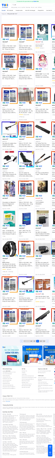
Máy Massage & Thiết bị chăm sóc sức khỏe (10, 446)
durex (29, 407)
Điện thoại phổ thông (9, 438)
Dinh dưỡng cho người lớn (10, 420)
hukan (12, 408)
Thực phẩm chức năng (9, 444)
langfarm (8, 408)
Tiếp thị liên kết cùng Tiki (27, 384)
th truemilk (16, 407)
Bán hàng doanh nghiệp (26, 385)
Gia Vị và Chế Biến (42, 449)
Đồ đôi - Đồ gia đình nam (28, 427)
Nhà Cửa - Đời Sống (41, 435)
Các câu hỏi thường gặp (7, 373)
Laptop (47, 433)
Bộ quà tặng (42, 453)
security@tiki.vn (12, 388)
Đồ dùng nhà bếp (6, 454)
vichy (15, 408)
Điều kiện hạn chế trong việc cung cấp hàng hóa (45, 380)
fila (17, 408)
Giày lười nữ (29, 436)
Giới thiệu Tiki (24, 371)
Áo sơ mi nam (27, 424)
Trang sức (38, 425)
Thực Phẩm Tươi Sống (8, 424)
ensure (26, 407)
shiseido (4, 408)
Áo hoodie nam (25, 425)
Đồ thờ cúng (41, 442)
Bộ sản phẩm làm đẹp (10, 450)
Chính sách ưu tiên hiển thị (43, 383)
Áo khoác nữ (28, 416)
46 (31, 341)
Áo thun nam (22, 423)
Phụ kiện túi (31, 449)
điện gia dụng (14, 7)
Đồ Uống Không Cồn (43, 452)
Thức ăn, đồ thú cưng (9, 432)
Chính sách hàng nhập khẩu (8, 385)
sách (36, 7)
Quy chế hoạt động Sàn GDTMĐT (44, 371)
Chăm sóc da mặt (6, 443)
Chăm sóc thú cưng (40, 447)
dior (7, 407)
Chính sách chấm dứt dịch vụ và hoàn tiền (45, 389)
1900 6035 (8, 401)
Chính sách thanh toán (42, 382)
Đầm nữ (23, 415)
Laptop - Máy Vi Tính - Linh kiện (44, 428)
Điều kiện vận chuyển (26, 387)
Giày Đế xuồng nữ (27, 437)
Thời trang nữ (23, 414)
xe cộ (19, 7)
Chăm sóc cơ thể (8, 445)
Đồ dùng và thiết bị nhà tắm (44, 440)
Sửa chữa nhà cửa (42, 438)
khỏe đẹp (28, 7)
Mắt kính (47, 420)
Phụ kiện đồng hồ (42, 426)
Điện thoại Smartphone (7, 437)
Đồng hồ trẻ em (49, 426)
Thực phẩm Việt (13, 427)
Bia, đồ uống (7, 430)
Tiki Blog (23, 372)
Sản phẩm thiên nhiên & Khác (9, 447)
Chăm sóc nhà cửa (9, 433)
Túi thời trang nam (24, 451)
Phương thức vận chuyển (7, 378)
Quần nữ (27, 415)
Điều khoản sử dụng (25, 380)
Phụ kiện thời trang (40, 419)
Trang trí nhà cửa (39, 437)
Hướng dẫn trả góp (6, 383)
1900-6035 (8, 371)
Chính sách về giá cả (42, 377)
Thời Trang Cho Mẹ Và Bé (7, 415)
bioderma (33, 407)
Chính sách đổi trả (6, 381)
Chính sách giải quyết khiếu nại (28, 379)
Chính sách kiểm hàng (7, 380)
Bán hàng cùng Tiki (41, 372)
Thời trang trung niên (26, 420)
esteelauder (11, 407)
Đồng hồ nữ (43, 425)
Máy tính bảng (8, 439)
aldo (45, 407)
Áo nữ (21, 415)
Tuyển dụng (24, 374)
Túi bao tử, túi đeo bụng (29, 454)
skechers (42, 407)
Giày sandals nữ (26, 435)
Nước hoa (7, 449)
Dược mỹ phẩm (13, 450)
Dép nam (25, 442)
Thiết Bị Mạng (43, 432)
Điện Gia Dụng (6, 453)
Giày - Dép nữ (23, 432)
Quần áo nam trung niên (26, 429)
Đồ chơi (14, 415)
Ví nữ (32, 448)
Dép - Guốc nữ (28, 434)
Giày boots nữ (24, 436)
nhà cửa (32, 7)
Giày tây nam (27, 441)
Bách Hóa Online (40, 446)
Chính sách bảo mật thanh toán (28, 375)
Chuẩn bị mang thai (8, 422)
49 (41, 341)
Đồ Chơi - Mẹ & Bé (7, 414)
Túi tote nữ (27, 449)
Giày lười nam (22, 441)
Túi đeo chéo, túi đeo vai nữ (25, 448)
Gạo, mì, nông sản (8, 429)
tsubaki (20, 408)
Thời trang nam (23, 422)
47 (34, 341)
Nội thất (42, 439)
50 (44, 341)
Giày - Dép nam (23, 439)
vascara (4, 407)
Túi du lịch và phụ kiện (43, 415)
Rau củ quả (7, 427)
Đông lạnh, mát (11, 428)
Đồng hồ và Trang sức (41, 424)
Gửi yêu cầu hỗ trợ (6, 375)
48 (37, 341)
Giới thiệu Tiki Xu (25, 382)
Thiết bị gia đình (13, 454)
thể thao (40, 7)
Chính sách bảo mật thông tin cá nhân (29, 377)
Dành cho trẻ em (8, 431)
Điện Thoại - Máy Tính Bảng (9, 435)
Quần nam (27, 423)
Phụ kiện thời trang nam (43, 421)
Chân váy (28, 417)
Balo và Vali (39, 414)
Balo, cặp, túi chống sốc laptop (44, 416)
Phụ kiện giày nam (25, 443)
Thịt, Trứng (9, 425)
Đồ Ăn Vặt (41, 450)
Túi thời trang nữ (23, 446)
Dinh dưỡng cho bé (8, 418)
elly (36, 407)
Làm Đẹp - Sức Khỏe (7, 441)
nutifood (52, 407)
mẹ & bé (23, 7)
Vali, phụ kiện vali (48, 416)
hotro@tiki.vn (12, 386)
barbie (20, 407)
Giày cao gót (22, 434)
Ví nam (21, 453)
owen (23, 407)
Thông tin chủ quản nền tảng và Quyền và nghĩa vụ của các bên (45, 391)
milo (39, 407)
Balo (37, 415)
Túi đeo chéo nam (26, 453)
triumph (48, 407)
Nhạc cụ (45, 442)
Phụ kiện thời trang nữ (40, 420)
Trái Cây (4, 425)
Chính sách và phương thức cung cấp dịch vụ (45, 386)
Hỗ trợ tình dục (12, 449)
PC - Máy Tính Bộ (41, 433)
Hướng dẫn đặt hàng (6, 376)
